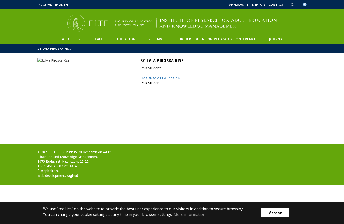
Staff (97, 39)
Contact (276, 4)
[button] (293, 4)
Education (125, 39)
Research (157, 39)
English (61, 4)
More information (189, 214)
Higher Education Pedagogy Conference (217, 39)
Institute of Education (160, 77)
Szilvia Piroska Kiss (54, 48)
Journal (276, 39)
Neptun (258, 4)
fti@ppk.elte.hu (48, 170)
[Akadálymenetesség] (305, 4)
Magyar (45, 4)
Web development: (52, 175)
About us (71, 39)
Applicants (239, 4)
